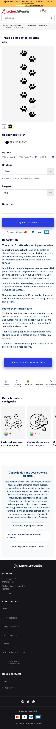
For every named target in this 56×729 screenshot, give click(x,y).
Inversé (10, 157)
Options (7, 152)
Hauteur (7, 165)
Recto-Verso (29, 157)
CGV (5, 609)
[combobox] (28, 142)
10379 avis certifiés (34, 6)
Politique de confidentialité (14, 652)
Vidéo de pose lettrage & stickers (28, 546)
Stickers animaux (30, 25)
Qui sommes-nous (11, 626)
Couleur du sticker (13, 134)
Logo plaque (8, 593)
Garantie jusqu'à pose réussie (28, 525)
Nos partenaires (10, 635)
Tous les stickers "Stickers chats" (28, 362)
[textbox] (28, 142)
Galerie (6, 644)
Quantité (7, 204)
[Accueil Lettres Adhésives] (15, 11)
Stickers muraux (15, 25)
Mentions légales (10, 618)
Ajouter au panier (28, 222)
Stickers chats (43, 25)
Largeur (7, 186)
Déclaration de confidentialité (14, 662)
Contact (6, 682)
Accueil (5, 25)
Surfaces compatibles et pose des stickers (24, 536)
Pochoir (48, 157)
